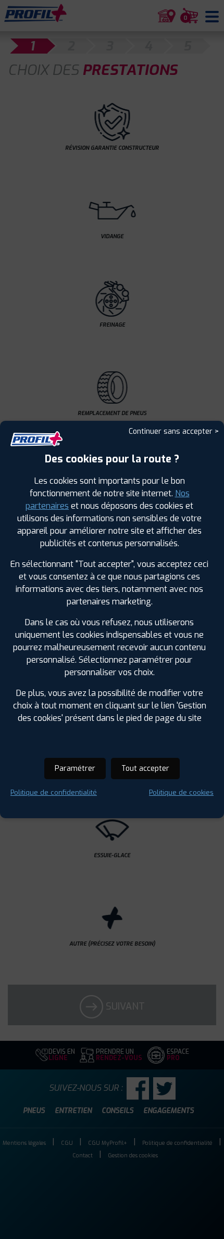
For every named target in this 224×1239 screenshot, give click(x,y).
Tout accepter (145, 768)
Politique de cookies (181, 792)
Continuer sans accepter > (174, 431)
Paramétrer (75, 768)
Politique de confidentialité (53, 792)
